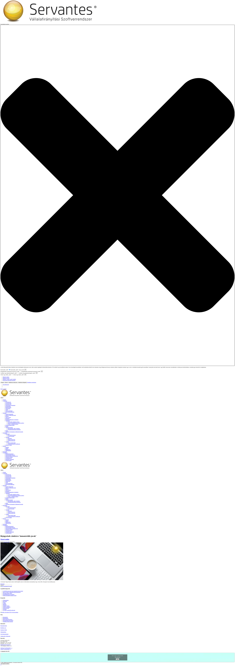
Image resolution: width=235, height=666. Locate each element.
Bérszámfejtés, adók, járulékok (14, 428)
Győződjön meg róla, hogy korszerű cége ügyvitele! (13, 591)
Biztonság (10, 438)
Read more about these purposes (9, 380)
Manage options (6, 377)
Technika (4, 609)
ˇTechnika (7, 437)
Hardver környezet (11, 439)
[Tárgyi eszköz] (31, 579)
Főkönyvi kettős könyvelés (10, 415)
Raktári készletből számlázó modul (9, 595)
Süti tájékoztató (6, 384)
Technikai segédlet (9, 457)
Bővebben (2, 583)
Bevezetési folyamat (12, 435)
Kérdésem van (3, 627)
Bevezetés (5, 601)
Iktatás (6, 430)
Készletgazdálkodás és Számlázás (11, 419)
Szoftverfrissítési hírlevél (10, 454)
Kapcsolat (5, 451)
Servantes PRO (8, 403)
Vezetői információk (9, 414)
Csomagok (5, 400)
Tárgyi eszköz (8, 417)
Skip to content (3, 388)
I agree (117, 659)
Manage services (6, 378)
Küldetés (7, 447)
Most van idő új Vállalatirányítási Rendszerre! (12, 592)
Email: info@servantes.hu (5, 644)
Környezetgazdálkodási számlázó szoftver (16, 423)
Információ (5, 432)
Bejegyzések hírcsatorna (7, 619)
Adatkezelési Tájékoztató (5, 636)
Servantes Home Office (7, 593)
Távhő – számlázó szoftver (13, 424)
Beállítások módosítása (13, 382)
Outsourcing (7, 408)
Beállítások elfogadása (22, 382)
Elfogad (2, 382)
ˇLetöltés (7, 441)
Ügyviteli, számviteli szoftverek (9, 610)
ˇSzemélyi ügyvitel (9, 427)
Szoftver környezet (11, 440)
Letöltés (4, 603)
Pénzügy (7, 416)
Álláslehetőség (8, 450)
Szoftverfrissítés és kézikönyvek (11, 456)
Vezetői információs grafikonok (14, 443)
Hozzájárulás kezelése (5, 663)
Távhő (6, 409)
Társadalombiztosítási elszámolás (14, 429)
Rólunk (4, 446)
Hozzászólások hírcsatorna (8, 620)
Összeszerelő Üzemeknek (10, 405)
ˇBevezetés (7, 434)
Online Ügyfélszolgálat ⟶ (5, 649)
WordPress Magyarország (8, 621)
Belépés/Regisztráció (9, 453)
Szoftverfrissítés (6, 608)
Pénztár (6, 426)
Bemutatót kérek (3, 625)
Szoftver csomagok (6, 606)
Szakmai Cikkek (8, 445)
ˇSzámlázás (7, 420)
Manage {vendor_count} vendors (9, 379)
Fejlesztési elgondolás (9, 459)
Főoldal (4, 399)
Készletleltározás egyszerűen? (8, 594)
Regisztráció (5, 617)
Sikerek (6, 448)
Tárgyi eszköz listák (12, 442)
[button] (117, 195)
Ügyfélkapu (5, 452)
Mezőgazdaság (8, 407)
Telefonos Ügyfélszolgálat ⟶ (6, 648)
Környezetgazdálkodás (9, 411)
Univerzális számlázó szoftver (13, 421)
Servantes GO (8, 402)
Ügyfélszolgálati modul (9, 425)
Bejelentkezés (5, 618)
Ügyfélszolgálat (8, 460)
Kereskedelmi (8, 406)
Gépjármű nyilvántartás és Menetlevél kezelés (14, 431)
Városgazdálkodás (8, 410)
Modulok (4, 413)
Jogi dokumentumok (4, 634)
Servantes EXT (8, 404)
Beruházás (7, 418)
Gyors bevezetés (11, 436)
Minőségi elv (7, 449)
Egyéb (4, 602)
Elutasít (6, 382)
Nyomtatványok (8, 458)
